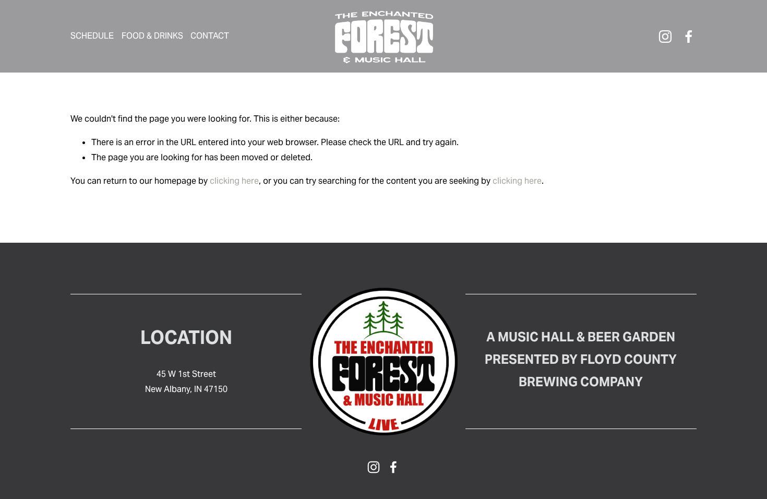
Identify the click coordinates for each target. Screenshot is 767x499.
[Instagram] (665, 36)
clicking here (234, 180)
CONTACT (209, 35)
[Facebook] (689, 36)
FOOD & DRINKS (152, 35)
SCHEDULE (92, 35)
